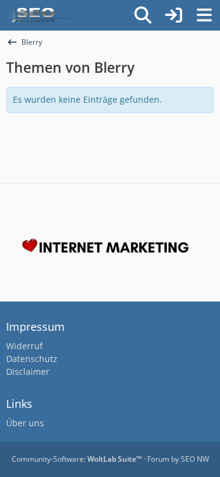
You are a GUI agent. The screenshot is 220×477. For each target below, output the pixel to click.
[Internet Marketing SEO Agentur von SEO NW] (110, 248)
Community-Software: (77, 459)
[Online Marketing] (44, 15)
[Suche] (143, 15)
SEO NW (195, 459)
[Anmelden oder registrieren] (173, 15)
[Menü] (204, 15)
